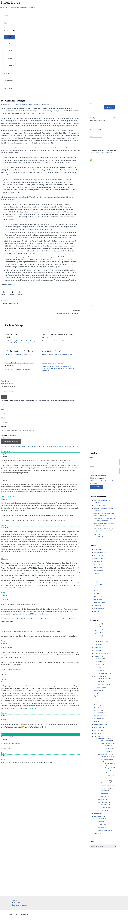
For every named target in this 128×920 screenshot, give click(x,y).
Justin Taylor (97, 576)
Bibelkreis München (99, 558)
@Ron (3, 759)
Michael (96, 505)
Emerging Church (15, 340)
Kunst (99, 664)
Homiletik (104, 790)
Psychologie (97, 718)
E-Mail (92, 466)
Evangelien (108, 748)
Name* (3, 409)
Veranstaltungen (102, 673)
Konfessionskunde (102, 781)
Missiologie (104, 793)
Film (98, 661)
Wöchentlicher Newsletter (99, 475)
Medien (96, 705)
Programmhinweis (99, 715)
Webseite (3, 426)
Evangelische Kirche (100, 653)
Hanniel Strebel (98, 567)
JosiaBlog (96, 573)
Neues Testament (106, 743)
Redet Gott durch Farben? (51, 351)
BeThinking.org (98, 555)
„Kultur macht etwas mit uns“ (53, 363)
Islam (95, 693)
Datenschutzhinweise (19, 905)
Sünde (21, 104)
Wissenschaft (98, 816)
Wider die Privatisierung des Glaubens (19, 351)
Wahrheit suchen (99, 608)
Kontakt (14, 900)
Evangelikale (36, 104)
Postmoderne (25, 340)
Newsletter (97, 708)
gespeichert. (32, 430)
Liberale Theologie (110, 771)
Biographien (97, 644)
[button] (14, 31)
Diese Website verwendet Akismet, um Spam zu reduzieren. (21, 446)
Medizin (99, 821)
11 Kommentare (46, 104)
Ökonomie (100, 824)
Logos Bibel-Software (100, 585)
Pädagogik (100, 827)
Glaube (29, 354)
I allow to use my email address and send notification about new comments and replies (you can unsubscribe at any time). (39, 400)
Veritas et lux (97, 605)
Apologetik (104, 804)
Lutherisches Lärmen (100, 588)
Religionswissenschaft (100, 724)
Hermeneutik (97, 690)
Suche (92, 104)
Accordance (97, 549)
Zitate (95, 833)
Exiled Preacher (98, 564)
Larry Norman (98, 582)
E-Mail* (3, 418)
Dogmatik (104, 807)
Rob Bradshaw (98, 599)
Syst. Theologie (102, 802)
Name (92, 457)
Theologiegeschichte (107, 759)
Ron (2, 732)
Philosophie (50, 368)
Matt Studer (97, 591)
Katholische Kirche (106, 785)
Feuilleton (97, 656)
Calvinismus (104, 783)
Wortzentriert (97, 611)
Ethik (30, 104)
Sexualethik (15, 104)
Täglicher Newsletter (98, 478)
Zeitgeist (100, 687)
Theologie (33, 340)
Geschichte (100, 818)
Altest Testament (106, 740)
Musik (99, 670)
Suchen (109, 107)
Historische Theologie (103, 754)
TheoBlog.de (10, 2)
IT (94, 696)
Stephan (12, 737)
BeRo (95, 535)
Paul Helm (97, 593)
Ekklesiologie (97, 650)
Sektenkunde (101, 799)
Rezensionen (97, 727)
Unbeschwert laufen (100, 602)
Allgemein (7, 369)
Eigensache (63, 366)
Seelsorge (50, 354)
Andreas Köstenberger (100, 552)
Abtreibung (97, 624)
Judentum (97, 702)
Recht (95, 721)
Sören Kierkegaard (21, 343)
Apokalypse (108, 745)
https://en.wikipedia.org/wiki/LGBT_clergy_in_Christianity (31, 614)
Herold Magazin (98, 570)
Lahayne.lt (97, 579)
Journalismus (98, 699)
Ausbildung (97, 638)
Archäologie (97, 635)
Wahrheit (30, 343)
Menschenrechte (102, 678)
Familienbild (26, 369)
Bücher (57, 366)
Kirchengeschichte (106, 756)
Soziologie (97, 730)
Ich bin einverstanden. (9, 435)
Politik (99, 681)
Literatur (99, 667)
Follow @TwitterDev (96, 129)
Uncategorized (98, 813)
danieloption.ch (10, 285)
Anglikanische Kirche (100, 633)
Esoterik (56, 354)
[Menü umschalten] (9, 37)
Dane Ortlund (98, 561)
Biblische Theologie (99, 641)
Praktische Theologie (103, 788)
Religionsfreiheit (50, 340)
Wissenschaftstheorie (103, 830)
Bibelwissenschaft (102, 738)
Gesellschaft (17, 354)
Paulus (24, 354)
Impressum (16, 902)
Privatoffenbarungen (66, 354)
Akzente (26, 104)
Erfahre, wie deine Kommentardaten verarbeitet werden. (59, 446)
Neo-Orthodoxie (109, 776)
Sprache (96, 733)
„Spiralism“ (103, 505)
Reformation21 (98, 596)
